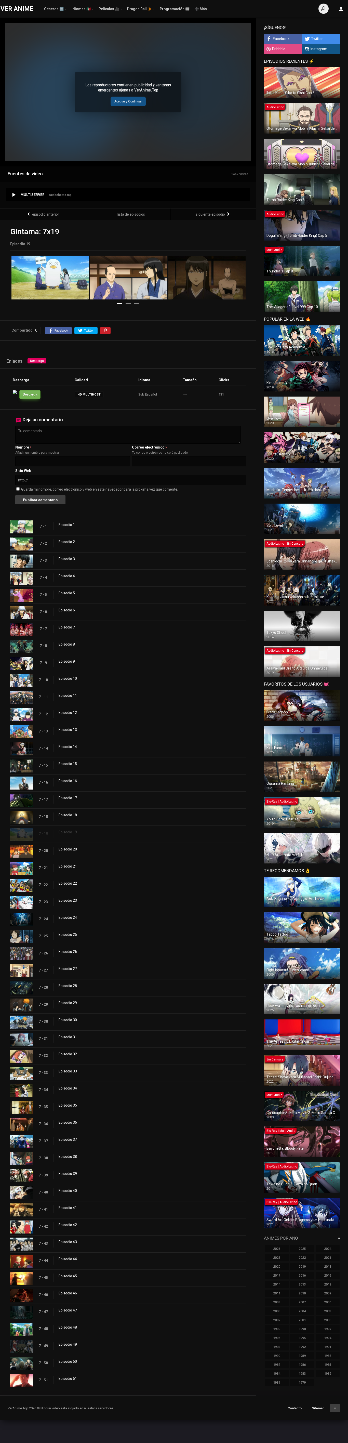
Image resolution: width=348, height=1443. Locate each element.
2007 (302, 1302)
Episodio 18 (68, 815)
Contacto (295, 1408)
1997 (327, 1329)
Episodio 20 (68, 849)
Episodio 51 (68, 1378)
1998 (302, 1329)
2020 (276, 1266)
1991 (327, 1347)
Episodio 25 (68, 935)
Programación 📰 (175, 9)
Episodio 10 (68, 678)
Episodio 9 (67, 661)
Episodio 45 (68, 1276)
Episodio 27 (68, 969)
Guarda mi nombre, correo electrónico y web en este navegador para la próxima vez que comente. (99, 489)
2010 (302, 1293)
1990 (276, 1356)
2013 (302, 1284)
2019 (302, 1266)
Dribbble (278, 49)
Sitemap (318, 1408)
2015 (327, 1275)
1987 (276, 1365)
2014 (276, 1284)
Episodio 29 (68, 1003)
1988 (327, 1356)
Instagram (318, 49)
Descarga (37, 361)
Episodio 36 (68, 1122)
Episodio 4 (67, 576)
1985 (327, 1365)
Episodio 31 (68, 1037)
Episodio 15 (68, 764)
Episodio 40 (68, 1191)
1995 (302, 1338)
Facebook (281, 38)
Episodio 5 (67, 593)
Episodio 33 (68, 1071)
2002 (276, 1320)
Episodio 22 (68, 883)
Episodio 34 (68, 1088)
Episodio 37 (68, 1139)
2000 (327, 1320)
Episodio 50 (68, 1361)
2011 (276, 1293)
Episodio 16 (68, 781)
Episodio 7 (67, 627)
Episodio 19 (68, 832)
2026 (276, 1249)
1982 (327, 1373)
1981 (276, 1382)
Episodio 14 (68, 747)
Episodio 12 (68, 713)
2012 (327, 1284)
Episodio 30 (68, 1020)
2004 (302, 1311)
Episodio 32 (68, 1054)
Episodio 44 (68, 1259)
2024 (327, 1249)
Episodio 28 (68, 986)
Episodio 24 (68, 917)
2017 (276, 1275)
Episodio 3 (67, 559)
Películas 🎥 (109, 9)
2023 (276, 1258)
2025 (302, 1249)
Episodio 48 (68, 1327)
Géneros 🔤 (54, 9)
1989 (302, 1356)
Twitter (317, 38)
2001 (302, 1320)
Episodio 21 (68, 866)
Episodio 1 (67, 525)
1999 (276, 1329)
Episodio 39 (68, 1174)
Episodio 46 (68, 1293)
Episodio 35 (68, 1105)
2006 (327, 1302)
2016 (302, 1275)
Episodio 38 (68, 1157)
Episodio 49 (68, 1344)
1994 (327, 1338)
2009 (327, 1293)
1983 (302, 1373)
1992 (302, 1347)
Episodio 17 (68, 798)
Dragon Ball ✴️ (139, 9)
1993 (276, 1347)
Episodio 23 (68, 900)
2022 (302, 1258)
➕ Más (201, 9)
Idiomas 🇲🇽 (81, 9)
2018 (327, 1266)
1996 (276, 1338)
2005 (276, 1311)
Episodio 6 (67, 610)
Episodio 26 (68, 952)
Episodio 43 (68, 1242)
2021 (327, 1258)
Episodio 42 (68, 1225)
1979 (302, 1382)
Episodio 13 (68, 730)
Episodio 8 (67, 644)
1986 (302, 1365)
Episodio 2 (67, 542)
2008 (276, 1302)
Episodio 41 (68, 1208)
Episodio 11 (68, 695)
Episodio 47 (68, 1310)
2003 (327, 1311)
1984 (276, 1373)
